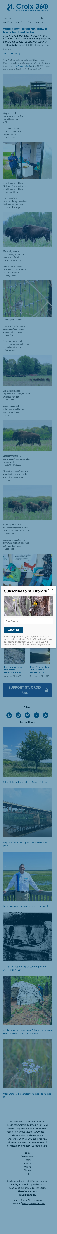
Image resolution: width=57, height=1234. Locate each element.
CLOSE (51, 589)
